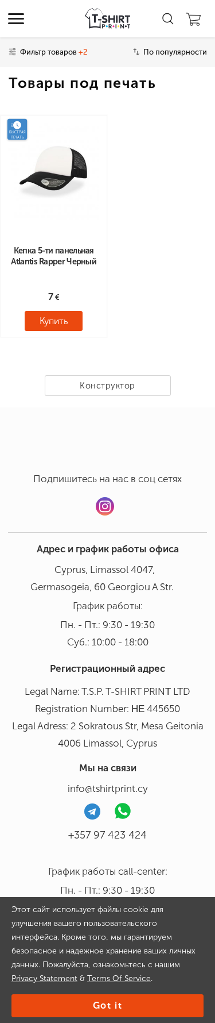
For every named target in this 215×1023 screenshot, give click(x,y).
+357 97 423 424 (107, 835)
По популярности (175, 52)
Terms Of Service (119, 978)
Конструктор (107, 385)
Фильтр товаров (53, 52)
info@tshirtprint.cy (108, 788)
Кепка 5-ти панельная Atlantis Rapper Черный (53, 256)
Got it (108, 1005)
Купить (54, 321)
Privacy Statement (44, 978)
